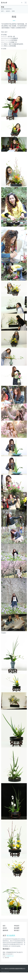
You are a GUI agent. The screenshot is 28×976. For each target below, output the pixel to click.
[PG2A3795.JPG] (14, 728)
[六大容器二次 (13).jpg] (14, 412)
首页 (2, 11)
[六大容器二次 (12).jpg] (14, 596)
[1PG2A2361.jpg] (14, 129)
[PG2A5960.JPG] (14, 305)
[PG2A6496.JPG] (14, 839)
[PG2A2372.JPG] (14, 683)
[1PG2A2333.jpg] (14, 67)
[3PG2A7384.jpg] (14, 288)
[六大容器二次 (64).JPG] (14, 518)
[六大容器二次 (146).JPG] (14, 535)
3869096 (7, 957)
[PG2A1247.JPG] (14, 701)
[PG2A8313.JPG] (14, 896)
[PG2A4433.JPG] (14, 765)
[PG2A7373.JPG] (14, 868)
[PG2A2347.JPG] (14, 654)
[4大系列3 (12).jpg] (14, 244)
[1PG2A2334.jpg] (14, 102)
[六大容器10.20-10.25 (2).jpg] (14, 356)
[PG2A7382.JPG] (14, 339)
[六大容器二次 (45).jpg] (14, 394)
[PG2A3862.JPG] (14, 801)
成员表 (8, 11)
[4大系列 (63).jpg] (14, 271)
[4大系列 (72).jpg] (14, 207)
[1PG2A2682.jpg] (14, 144)
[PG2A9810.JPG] (14, 322)
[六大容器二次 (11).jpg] (14, 569)
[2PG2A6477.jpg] (14, 169)
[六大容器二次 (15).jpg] (14, 552)
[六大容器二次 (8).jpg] (14, 375)
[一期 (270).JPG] (14, 622)
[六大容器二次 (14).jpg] (14, 429)
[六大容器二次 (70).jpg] (14, 483)
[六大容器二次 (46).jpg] (14, 447)
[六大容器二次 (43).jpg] (14, 500)
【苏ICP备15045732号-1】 (7, 974)
